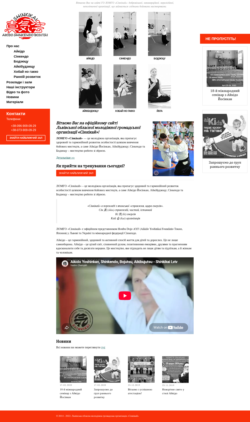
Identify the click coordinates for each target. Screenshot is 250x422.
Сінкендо (21, 56)
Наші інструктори (20, 87)
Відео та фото (17, 92)
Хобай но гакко (26, 71)
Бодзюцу (21, 61)
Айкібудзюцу (24, 66)
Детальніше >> (65, 157)
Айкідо (19, 51)
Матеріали (14, 102)
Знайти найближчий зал (26, 138)
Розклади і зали (19, 82)
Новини (12, 97)
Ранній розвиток (27, 77)
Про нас (12, 46)
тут (103, 347)
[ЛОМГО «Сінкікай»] (25, 25)
